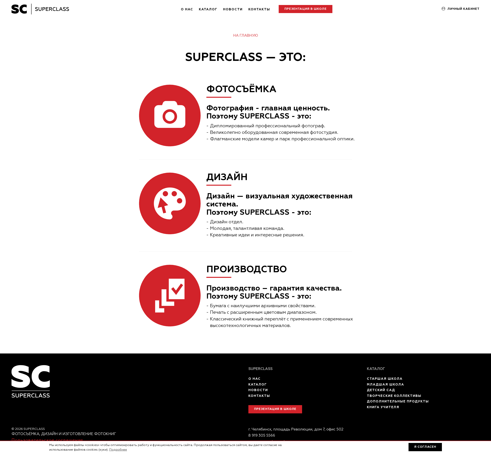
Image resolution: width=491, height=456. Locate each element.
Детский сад (381, 390)
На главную (245, 35)
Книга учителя (383, 407)
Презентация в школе (305, 9)
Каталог (208, 9)
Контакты (259, 9)
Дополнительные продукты (398, 401)
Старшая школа (385, 379)
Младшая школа (385, 384)
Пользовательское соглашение (47, 440)
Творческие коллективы (394, 396)
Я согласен (425, 447)
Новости (233, 9)
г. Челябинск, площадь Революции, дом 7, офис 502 (295, 429)
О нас (187, 9)
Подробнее (118, 449)
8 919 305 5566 (261, 435)
